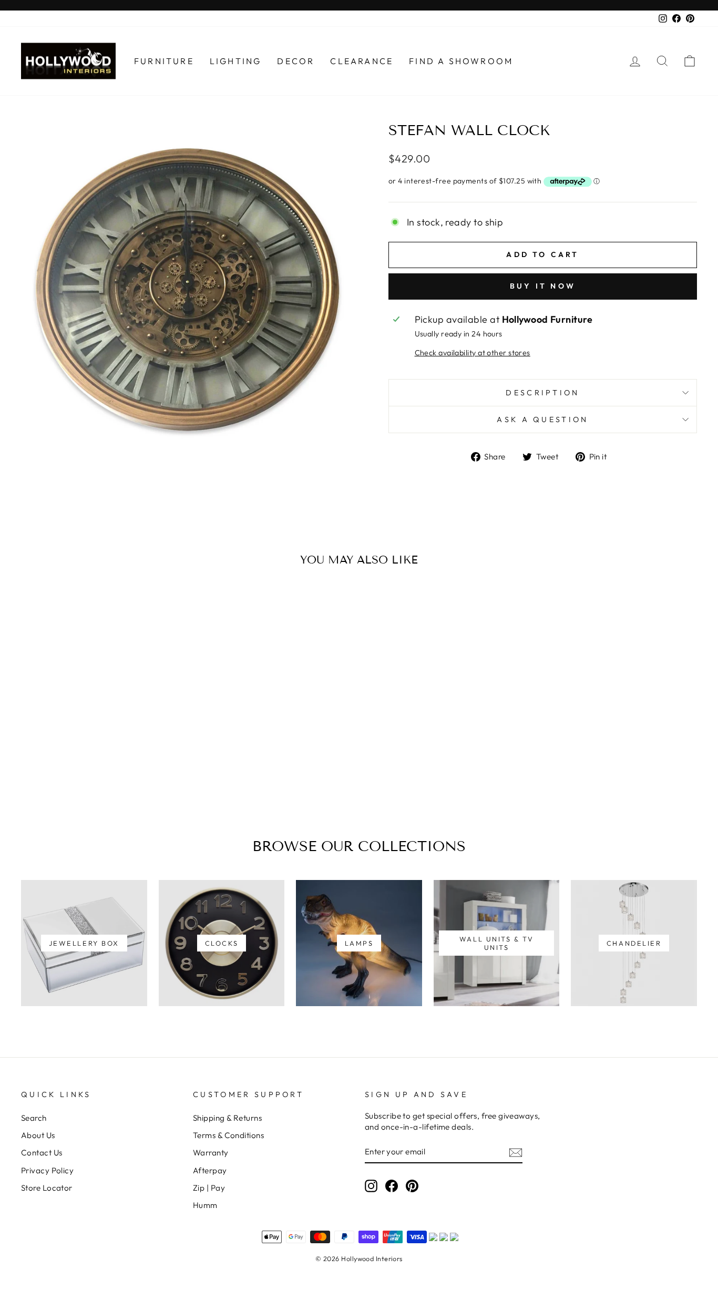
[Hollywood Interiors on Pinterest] (412, 1185)
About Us (38, 1135)
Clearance (361, 61)
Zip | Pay (209, 1188)
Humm (205, 1205)
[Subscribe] (515, 1152)
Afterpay (210, 1170)
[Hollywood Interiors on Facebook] (391, 1185)
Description (543, 392)
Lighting (236, 61)
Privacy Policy (47, 1170)
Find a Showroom (461, 61)
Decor (295, 61)
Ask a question (542, 419)
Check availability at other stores (472, 352)
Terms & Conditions (228, 1135)
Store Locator (47, 1188)
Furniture (164, 61)
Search (34, 1118)
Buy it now (543, 286)
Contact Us (42, 1153)
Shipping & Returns (227, 1118)
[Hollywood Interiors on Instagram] (371, 1185)
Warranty (211, 1153)
